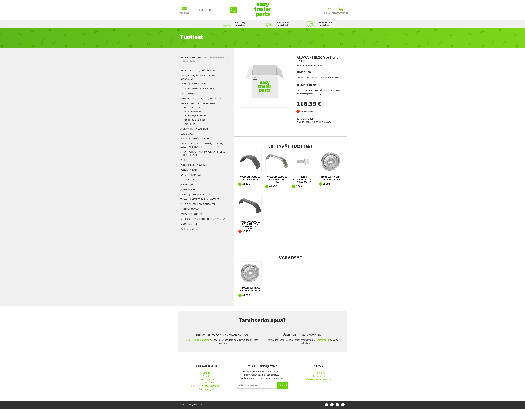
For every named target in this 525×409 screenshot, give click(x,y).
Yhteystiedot (318, 376)
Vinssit (184, 159)
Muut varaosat (189, 209)
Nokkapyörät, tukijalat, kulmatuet (201, 98)
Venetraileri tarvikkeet (194, 164)
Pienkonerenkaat (193, 107)
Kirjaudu (329, 13)
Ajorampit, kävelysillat (194, 128)
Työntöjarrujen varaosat (195, 194)
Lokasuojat (187, 133)
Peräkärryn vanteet (195, 115)
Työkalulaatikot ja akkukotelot (199, 199)
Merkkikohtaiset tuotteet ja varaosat (203, 218)
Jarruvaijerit (188, 184)
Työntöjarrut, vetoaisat (195, 83)
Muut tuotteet (189, 223)
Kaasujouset (188, 179)
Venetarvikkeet (189, 169)
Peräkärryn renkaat (194, 111)
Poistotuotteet (189, 228)
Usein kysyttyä (206, 379)
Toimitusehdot (206, 382)
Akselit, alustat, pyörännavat (198, 70)
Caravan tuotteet (191, 214)
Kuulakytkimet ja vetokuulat (198, 88)
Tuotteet (197, 57)
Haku (233, 10)
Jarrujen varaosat (191, 189)
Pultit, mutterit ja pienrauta (197, 204)
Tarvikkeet (189, 123)
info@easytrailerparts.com (318, 379)
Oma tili (206, 372)
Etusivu (184, 57)
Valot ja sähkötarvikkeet (195, 138)
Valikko (184, 13)
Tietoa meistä (319, 372)
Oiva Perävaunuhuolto (197, 339)
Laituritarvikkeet (190, 174)
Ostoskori (341, 13)
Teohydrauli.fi (322, 339)
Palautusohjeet (206, 389)
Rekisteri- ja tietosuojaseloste (206, 385)
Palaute (206, 376)
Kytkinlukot (187, 93)
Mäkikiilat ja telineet (194, 119)
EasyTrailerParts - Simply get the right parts (262, 10)
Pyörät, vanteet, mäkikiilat (197, 103)
